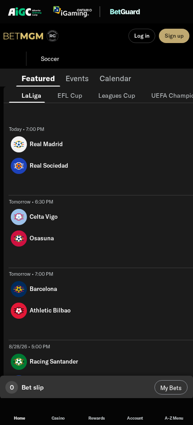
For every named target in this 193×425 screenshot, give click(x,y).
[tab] (38, 78)
